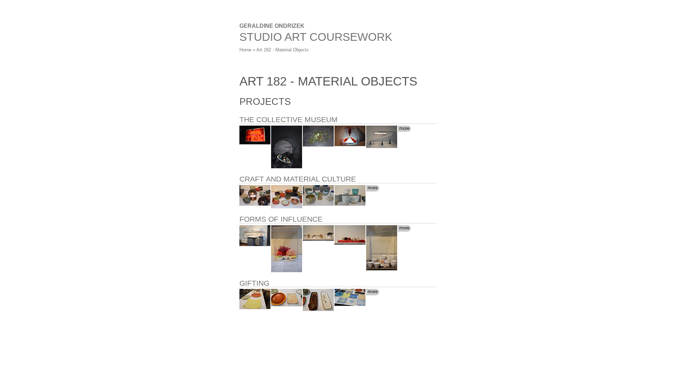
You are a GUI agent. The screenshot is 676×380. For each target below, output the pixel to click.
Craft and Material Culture (297, 179)
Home (245, 49)
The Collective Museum (288, 119)
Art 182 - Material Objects (282, 49)
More (404, 128)
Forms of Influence (281, 219)
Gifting (254, 283)
